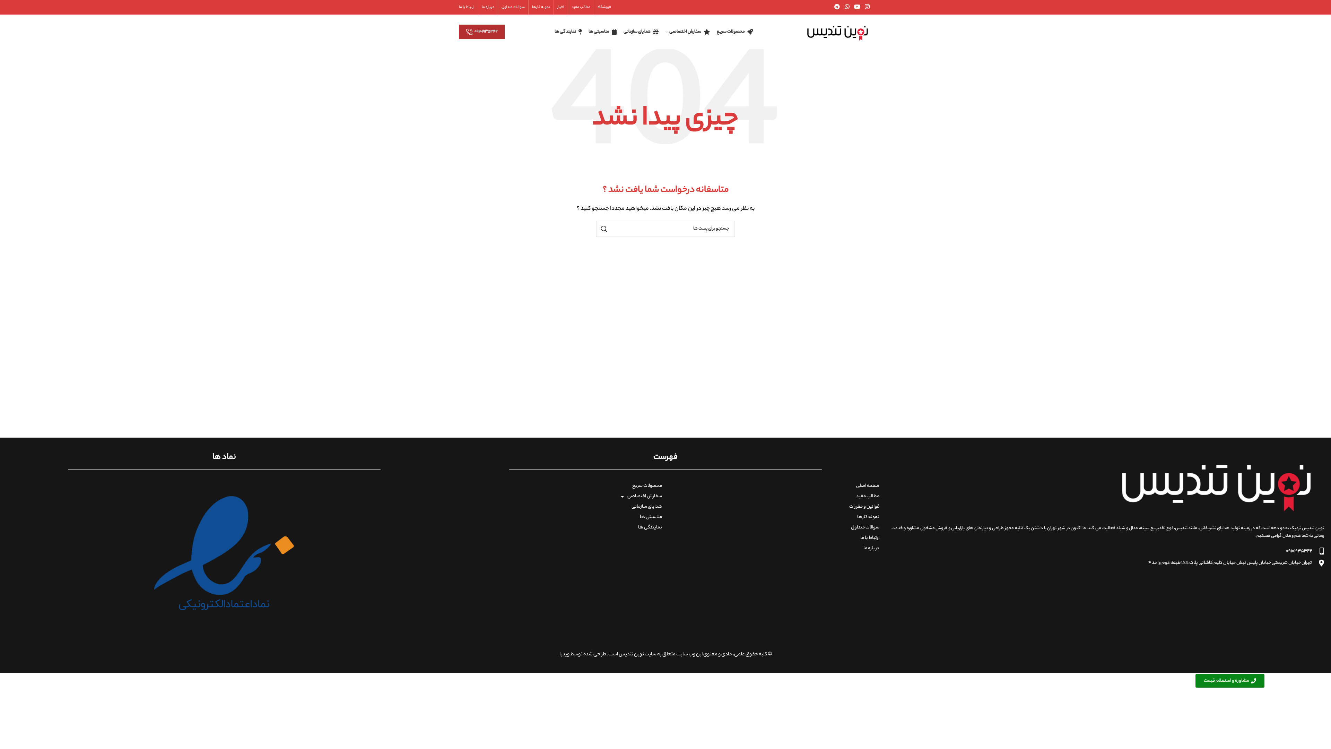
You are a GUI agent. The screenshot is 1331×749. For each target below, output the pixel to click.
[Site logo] (837, 32)
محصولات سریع (647, 486)
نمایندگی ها (650, 528)
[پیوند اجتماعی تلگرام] (837, 7)
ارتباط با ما (869, 538)
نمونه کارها (868, 517)
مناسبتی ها (651, 517)
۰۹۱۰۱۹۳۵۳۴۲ (486, 31)
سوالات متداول (865, 528)
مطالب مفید (867, 496)
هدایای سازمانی (647, 507)
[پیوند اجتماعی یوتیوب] (857, 7)
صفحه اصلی (867, 486)
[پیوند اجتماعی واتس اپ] (847, 7)
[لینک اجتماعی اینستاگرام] (867, 7)
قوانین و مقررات (864, 507)
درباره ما (871, 548)
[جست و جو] (604, 229)
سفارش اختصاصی (644, 496)
